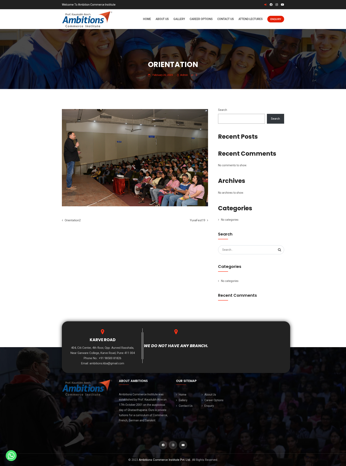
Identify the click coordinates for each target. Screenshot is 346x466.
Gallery (179, 19)
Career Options (201, 19)
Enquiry (275, 19)
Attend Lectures (250, 19)
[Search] (279, 249)
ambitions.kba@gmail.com (107, 363)
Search (222, 109)
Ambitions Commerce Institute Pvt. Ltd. (165, 460)
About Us (162, 19)
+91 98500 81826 (110, 358)
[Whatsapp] (11, 455)
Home (147, 19)
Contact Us (225, 19)
